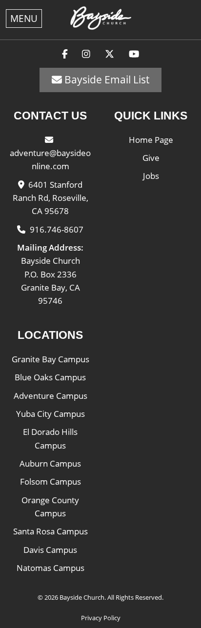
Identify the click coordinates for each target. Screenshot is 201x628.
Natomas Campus (50, 567)
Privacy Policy (101, 617)
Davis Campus (50, 549)
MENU (24, 18)
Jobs (151, 175)
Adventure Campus (50, 395)
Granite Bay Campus (50, 359)
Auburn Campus (50, 463)
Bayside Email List (105, 79)
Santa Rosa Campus (50, 531)
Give (151, 157)
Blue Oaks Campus (50, 377)
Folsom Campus (50, 481)
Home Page (151, 139)
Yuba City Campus (50, 413)
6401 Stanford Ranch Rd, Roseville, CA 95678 (50, 198)
